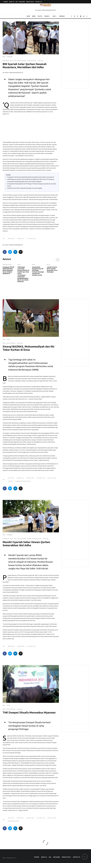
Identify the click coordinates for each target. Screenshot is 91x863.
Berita (11, 60)
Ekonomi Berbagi (22, 60)
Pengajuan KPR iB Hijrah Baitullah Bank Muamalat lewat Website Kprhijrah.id (30, 177)
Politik (40, 16)
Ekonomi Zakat (21, 646)
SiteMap (5, 1)
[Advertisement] (31, 128)
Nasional (11, 481)
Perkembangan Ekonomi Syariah (23, 481)
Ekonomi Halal (21, 238)
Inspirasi (62, 16)
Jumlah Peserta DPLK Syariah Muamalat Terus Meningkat (24, 188)
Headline (29, 538)
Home (28, 16)
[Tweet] (10, 252)
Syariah (46, 16)
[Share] (5, 252)
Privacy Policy (30, 1)
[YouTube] (80, 16)
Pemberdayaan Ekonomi (14, 821)
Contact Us (38, 1)
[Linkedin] (83, 16)
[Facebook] (71, 16)
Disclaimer (22, 1)
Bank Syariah (6, 60)
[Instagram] (77, 16)
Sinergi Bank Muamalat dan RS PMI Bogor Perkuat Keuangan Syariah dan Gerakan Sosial (38, 271)
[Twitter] (74, 16)
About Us (11, 1)
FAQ (17, 1)
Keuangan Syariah (31, 60)
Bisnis (34, 16)
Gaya (54, 16)
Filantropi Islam (32, 238)
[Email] (21, 252)
